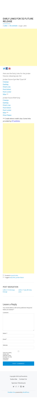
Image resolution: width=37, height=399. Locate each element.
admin (5, 26)
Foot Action (7, 89)
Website (5, 345)
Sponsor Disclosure (19, 383)
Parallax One (12, 392)
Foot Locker (7, 92)
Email (5, 339)
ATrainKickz (16, 121)
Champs (6, 82)
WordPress (26, 392)
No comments (14, 26)
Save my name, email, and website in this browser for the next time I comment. (7, 356)
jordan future (20, 277)
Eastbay (5, 84)
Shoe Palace (7, 115)
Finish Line (6, 87)
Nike (4, 94)
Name (5, 333)
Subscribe (13, 379)
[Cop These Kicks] (18, 9)
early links (12, 277)
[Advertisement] (18, 47)
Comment (5, 312)
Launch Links (14, 275)
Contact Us (23, 379)
